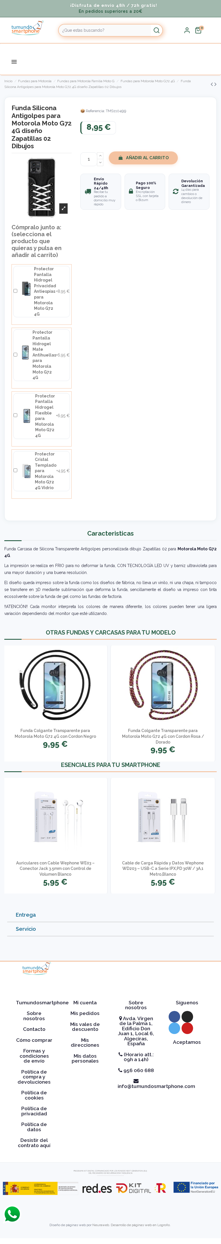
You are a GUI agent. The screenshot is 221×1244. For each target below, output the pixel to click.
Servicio (26, 929)
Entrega (26, 915)
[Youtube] (187, 1028)
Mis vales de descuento (85, 1026)
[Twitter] (174, 1028)
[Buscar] (156, 30)
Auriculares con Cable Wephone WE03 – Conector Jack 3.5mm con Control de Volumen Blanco (55, 869)
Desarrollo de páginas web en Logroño (140, 1225)
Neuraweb (100, 1225)
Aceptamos (187, 1042)
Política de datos (34, 1126)
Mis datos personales (85, 1058)
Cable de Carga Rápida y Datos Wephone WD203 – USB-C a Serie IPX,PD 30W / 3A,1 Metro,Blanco (163, 869)
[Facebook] (174, 1016)
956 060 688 (138, 1070)
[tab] (110, 915)
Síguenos (187, 1002)
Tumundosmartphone (42, 1002)
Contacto (34, 1029)
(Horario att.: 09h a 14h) (138, 1057)
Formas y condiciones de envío (34, 1056)
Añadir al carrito (147, 157)
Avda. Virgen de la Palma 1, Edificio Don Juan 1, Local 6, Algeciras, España (136, 1031)
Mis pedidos (85, 1013)
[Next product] (215, 84)
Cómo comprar (34, 1040)
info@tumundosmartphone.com (156, 1086)
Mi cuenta (85, 1002)
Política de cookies (34, 1095)
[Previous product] (212, 84)
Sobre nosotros (34, 1015)
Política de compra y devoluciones (34, 1077)
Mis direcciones (85, 1042)
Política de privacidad (34, 1111)
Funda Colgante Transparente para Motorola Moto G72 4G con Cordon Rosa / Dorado (163, 736)
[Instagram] (187, 1016)
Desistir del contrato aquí (34, 1142)
